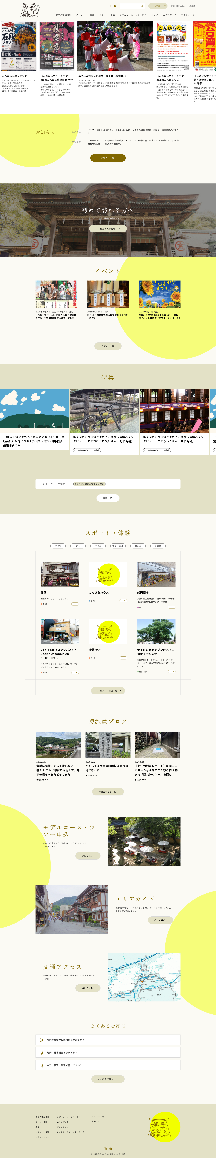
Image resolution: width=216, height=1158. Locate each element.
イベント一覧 (107, 346)
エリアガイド (169, 15)
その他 (158, 545)
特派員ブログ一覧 (107, 791)
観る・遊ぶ (118, 545)
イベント (80, 15)
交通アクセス (187, 15)
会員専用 (192, 6)
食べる (98, 545)
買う (78, 545)
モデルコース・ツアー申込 (133, 15)
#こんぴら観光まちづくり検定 (89, 483)
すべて (58, 545)
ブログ (154, 15)
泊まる (138, 545)
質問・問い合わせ (178, 6)
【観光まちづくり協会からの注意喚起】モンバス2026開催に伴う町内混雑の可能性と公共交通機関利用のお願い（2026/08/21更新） (133, 142)
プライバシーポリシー (100, 1117)
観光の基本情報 (63, 15)
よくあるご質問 (105, 1079)
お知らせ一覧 (107, 158)
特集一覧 (107, 498)
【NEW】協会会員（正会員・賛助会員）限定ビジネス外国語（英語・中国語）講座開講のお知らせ (133, 131)
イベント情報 (41, 1122)
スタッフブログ (42, 1137)
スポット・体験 (107, 15)
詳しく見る (87, 855)
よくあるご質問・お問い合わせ (70, 1132)
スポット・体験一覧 (107, 690)
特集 (92, 15)
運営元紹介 (96, 1121)
